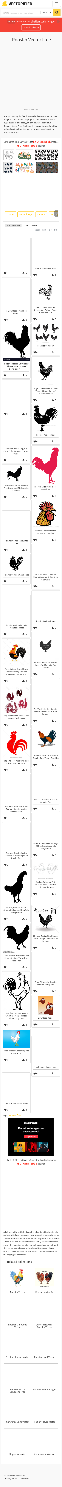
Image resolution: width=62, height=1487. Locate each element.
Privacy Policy (11, 1478)
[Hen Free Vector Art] (45, 333)
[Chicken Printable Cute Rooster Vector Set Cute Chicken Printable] (45, 869)
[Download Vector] (45, 1005)
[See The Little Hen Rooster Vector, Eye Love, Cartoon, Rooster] (45, 692)
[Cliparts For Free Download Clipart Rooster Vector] (16, 744)
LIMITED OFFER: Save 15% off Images (30, 141)
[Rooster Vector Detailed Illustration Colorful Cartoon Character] (45, 558)
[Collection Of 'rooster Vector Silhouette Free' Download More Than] (16, 938)
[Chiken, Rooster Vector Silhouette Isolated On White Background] (16, 887)
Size (26, 225)
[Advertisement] (31, 77)
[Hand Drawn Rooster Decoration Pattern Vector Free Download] (45, 292)
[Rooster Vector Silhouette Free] (16, 524)
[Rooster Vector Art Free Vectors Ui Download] (45, 514)
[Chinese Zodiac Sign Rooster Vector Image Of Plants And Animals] (45, 919)
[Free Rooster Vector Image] (45, 1050)
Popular (34, 225)
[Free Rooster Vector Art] (45, 252)
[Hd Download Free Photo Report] (16, 293)
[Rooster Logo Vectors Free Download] (45, 465)
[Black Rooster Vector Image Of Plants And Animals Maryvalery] (45, 827)
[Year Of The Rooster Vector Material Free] (45, 783)
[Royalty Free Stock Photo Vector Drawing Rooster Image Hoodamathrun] (16, 652)
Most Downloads (13, 225)
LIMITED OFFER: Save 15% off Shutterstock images (31, 1159)
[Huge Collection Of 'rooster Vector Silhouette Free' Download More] (45, 371)
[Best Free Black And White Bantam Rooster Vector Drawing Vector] (16, 789)
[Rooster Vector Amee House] (16, 563)
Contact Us (24, 1478)
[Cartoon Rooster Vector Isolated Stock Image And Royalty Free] (16, 836)
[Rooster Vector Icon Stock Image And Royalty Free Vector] (45, 646)
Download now (31, 27)
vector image (25, 214)
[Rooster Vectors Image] (45, 604)
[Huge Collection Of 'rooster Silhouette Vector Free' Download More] (16, 343)
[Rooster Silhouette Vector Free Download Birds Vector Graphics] (16, 474)
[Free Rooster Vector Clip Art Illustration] (16, 1039)
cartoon (41, 214)
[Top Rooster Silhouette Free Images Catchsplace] (16, 699)
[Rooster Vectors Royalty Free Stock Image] (16, 609)
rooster (10, 214)
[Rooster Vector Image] (45, 418)
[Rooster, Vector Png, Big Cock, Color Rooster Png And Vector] (16, 432)
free (19, 1115)
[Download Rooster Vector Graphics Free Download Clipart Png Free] (16, 991)
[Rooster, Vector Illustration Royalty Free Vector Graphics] (45, 739)
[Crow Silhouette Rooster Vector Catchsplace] (45, 966)
